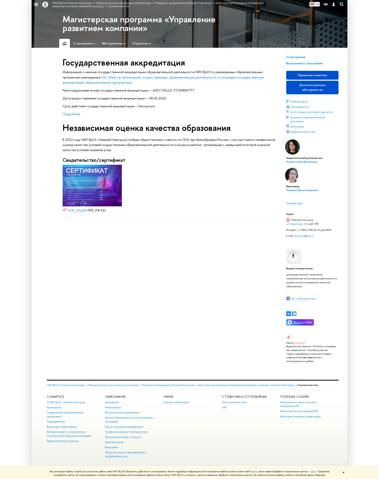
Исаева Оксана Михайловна (301, 161)
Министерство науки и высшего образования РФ (298, 404)
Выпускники (111, 447)
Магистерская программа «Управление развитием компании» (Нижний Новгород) (246, 385)
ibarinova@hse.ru (304, 236)
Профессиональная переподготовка (126, 431)
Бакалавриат (112, 402)
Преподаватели (299, 107)
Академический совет (303, 131)
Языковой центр (114, 442)
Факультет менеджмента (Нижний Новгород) (169, 385)
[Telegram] (294, 313)
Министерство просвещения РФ (299, 411)
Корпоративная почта (234, 402)
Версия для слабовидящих (62, 426)
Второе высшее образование (122, 412)
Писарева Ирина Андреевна (302, 190)
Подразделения (56, 421)
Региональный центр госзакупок (123, 437)
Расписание (297, 126)
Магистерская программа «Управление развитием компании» (139, 23)
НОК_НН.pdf (77, 210)
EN (317, 4)
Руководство (54, 407)
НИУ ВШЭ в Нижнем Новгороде (65, 385)
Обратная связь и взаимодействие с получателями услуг (126, 454)
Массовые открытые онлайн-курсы (300, 416)
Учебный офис (294, 203)
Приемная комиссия (312, 75)
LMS (224, 407)
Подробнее (71, 114)
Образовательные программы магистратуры (113, 385)
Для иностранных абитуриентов (312, 87)
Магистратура (113, 407)
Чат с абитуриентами (303, 298)
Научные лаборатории (176, 402)
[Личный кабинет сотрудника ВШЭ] (334, 4)
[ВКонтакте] (288, 313)
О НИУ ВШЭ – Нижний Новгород (66, 402)
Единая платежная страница (62, 441)
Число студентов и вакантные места (311, 112)
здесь (254, 471)
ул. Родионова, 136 (297, 223)
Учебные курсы (299, 101)
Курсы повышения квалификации (124, 426)
